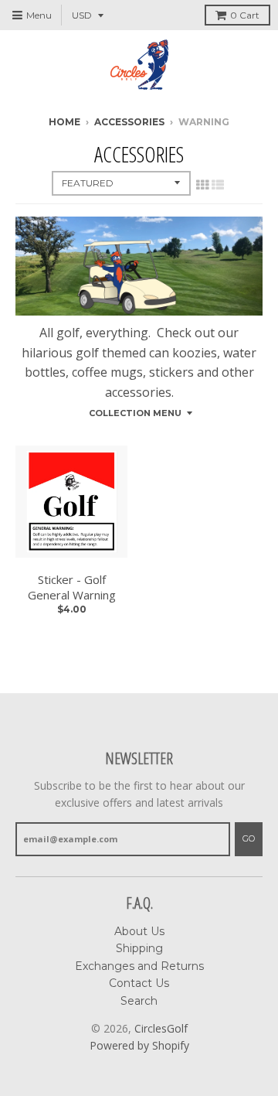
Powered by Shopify (139, 1045)
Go (248, 838)
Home (64, 122)
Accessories (129, 122)
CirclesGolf (161, 1028)
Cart (244, 15)
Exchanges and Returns (139, 966)
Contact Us (139, 983)
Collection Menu (135, 413)
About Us (139, 931)
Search (139, 1001)
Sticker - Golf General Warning (72, 587)
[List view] (218, 185)
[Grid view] (202, 185)
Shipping (139, 948)
